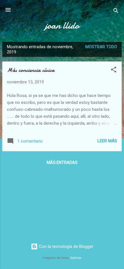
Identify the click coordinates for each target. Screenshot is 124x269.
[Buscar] (115, 11)
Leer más (107, 140)
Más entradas (62, 162)
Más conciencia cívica (31, 70)
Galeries (76, 258)
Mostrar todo (101, 46)
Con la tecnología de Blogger (65, 246)
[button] (113, 70)
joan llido (62, 25)
